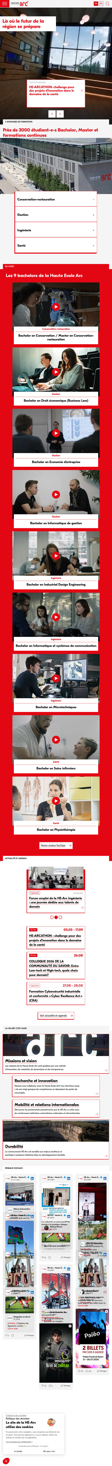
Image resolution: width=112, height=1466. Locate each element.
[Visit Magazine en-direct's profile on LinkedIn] (46, 1401)
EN (101, 3)
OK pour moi (49, 1451)
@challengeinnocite (86, 1408)
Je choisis (18, 1451)
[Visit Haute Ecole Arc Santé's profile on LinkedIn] (82, 1368)
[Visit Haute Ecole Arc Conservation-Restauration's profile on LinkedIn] (10, 1286)
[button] (4, 3)
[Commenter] (48, 1245)
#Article (48, 1407)
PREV (52, 114)
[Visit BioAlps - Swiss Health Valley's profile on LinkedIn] (46, 1347)
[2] (56, 917)
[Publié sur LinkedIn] (32, 1178)
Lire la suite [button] (13, 1221)
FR (96, 3)
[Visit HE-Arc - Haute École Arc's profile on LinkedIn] (7, 1178)
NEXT (60, 114)
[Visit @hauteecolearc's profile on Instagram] (7, 1382)
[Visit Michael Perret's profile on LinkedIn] (46, 1228)
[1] (52, 917)
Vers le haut (106, 1460)
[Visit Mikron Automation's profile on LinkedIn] (10, 1210)
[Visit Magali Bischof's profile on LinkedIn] (10, 1352)
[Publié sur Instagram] (32, 1382)
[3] (60, 917)
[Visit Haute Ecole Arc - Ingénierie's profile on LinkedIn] (82, 1238)
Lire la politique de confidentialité (18, 1442)
